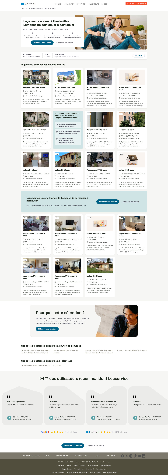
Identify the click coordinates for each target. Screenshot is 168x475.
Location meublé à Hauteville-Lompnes (99, 353)
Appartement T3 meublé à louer (130, 234)
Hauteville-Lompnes (35, 8)
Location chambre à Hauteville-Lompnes (35, 351)
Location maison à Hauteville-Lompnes (99, 351)
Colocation (69, 4)
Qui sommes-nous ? (31, 456)
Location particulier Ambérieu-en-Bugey (35, 366)
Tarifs (47, 456)
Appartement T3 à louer (97, 170)
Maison (69, 465)
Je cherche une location (42, 43)
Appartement (60, 465)
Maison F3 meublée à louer (34, 87)
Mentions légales (82, 456)
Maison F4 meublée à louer (34, 130)
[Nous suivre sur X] (127, 456)
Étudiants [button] (81, 4)
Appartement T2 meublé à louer (98, 88)
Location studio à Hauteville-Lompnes (34, 353)
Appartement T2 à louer (97, 130)
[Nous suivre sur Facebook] (122, 456)
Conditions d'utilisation (58, 472)
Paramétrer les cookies (110, 472)
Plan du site (92, 462)
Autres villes (57, 366)
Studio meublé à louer (96, 233)
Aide (97, 456)
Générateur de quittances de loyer (96, 469)
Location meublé (93, 465)
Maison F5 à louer (126, 130)
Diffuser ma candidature (47, 329)
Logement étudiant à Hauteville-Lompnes (132, 351)
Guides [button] (104, 4)
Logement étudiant (105, 465)
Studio (75, 465)
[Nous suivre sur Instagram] (131, 456)
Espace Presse (62, 456)
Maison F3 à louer (62, 170)
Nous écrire (110, 456)
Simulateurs (93, 4)
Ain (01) (24, 8)
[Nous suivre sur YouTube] (139, 456)
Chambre (82, 465)
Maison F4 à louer (30, 170)
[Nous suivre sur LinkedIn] (144, 456)
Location (58, 4)
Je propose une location (64, 43)
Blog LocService (67, 469)
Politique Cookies (95, 472)
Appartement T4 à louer (65, 87)
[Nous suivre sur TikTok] (135, 456)
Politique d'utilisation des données (77, 472)
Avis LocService (78, 469)
